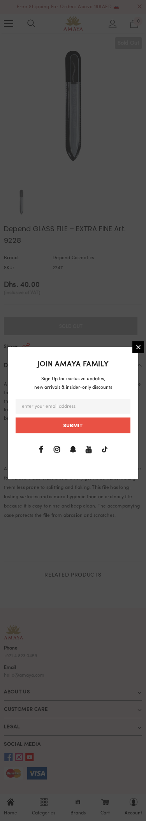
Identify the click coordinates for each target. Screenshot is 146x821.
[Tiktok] (105, 450)
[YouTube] (89, 450)
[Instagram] (57, 450)
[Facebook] (41, 450)
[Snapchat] (73, 450)
